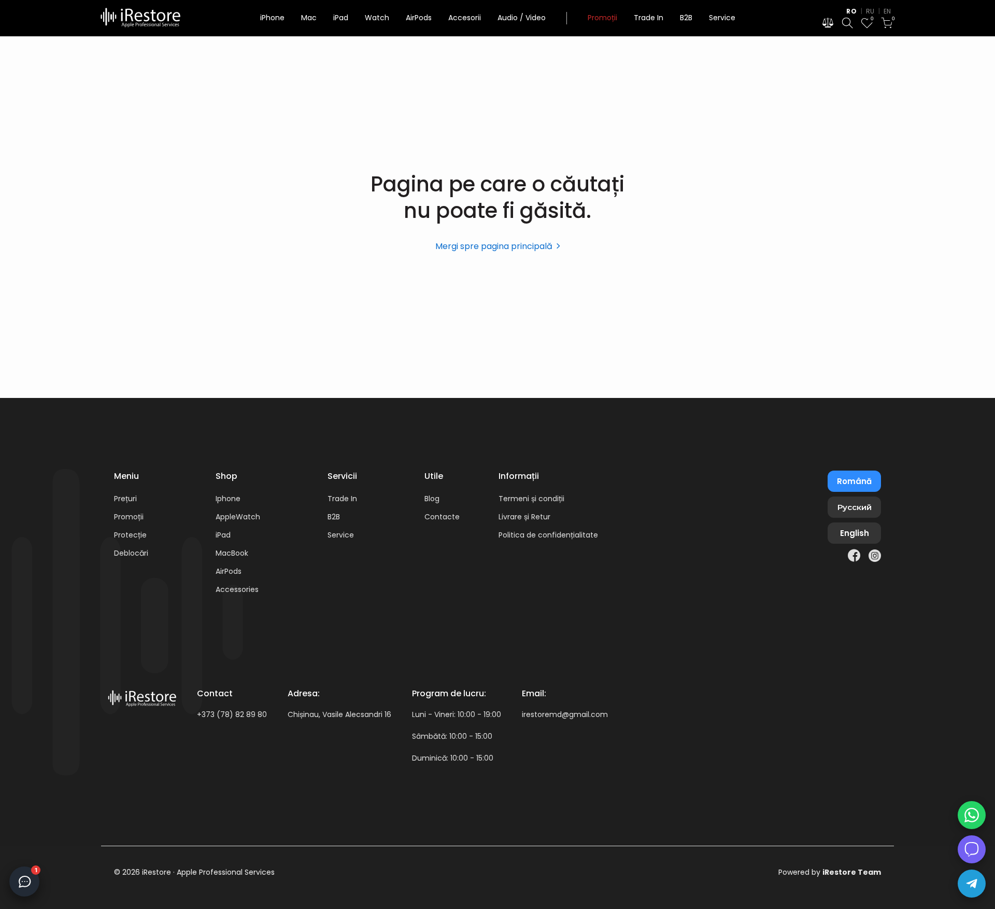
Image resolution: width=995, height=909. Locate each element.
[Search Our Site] (847, 24)
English (854, 533)
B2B (686, 18)
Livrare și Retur (524, 517)
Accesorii (464, 18)
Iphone (228, 498)
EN (887, 11)
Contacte (442, 517)
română (854, 481)
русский (854, 507)
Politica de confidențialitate (548, 535)
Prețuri (125, 498)
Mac (309, 18)
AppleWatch (238, 517)
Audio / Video (521, 18)
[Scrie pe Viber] (972, 849)
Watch (377, 18)
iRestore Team (851, 872)
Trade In (648, 18)
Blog (431, 498)
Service (722, 18)
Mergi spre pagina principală (493, 246)
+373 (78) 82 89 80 (232, 714)
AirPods (419, 18)
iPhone (272, 18)
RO (851, 11)
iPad (340, 18)
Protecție (130, 535)
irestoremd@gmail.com (565, 714)
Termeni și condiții (531, 498)
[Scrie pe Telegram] (972, 884)
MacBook (232, 553)
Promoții (602, 18)
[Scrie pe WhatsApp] (972, 815)
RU (870, 11)
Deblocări (131, 553)
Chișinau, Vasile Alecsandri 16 (339, 714)
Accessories (237, 589)
